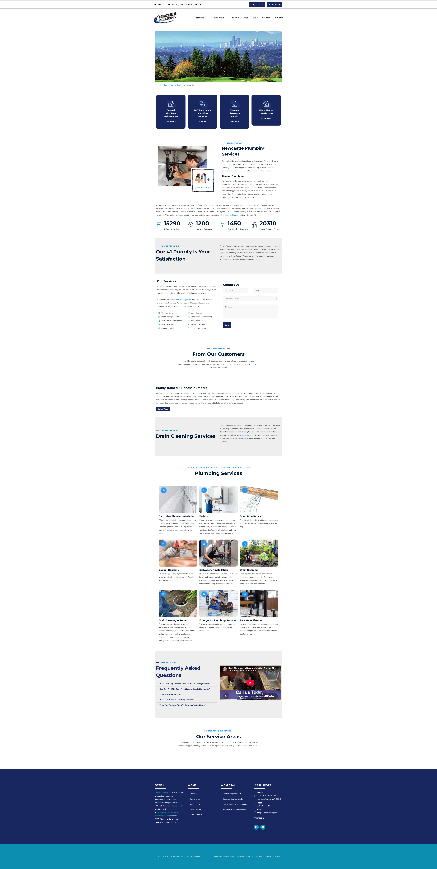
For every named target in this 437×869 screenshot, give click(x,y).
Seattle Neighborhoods (232, 794)
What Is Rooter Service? (170, 694)
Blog (255, 18)
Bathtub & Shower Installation (177, 516)
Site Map (276, 856)
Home (160, 85)
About (215, 856)
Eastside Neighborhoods (233, 799)
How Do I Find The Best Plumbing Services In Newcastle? (184, 689)
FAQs (246, 18)
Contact (266, 18)
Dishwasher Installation (213, 570)
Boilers (203, 516)
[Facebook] (256, 827)
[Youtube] (262, 827)
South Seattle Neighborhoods (174, 85)
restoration (161, 812)
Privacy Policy (251, 856)
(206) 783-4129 (256, 4)
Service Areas (217, 18)
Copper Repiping (169, 570)
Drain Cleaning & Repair (173, 620)
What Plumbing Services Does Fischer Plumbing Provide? (184, 684)
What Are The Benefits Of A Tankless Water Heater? (182, 705)
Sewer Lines (195, 799)
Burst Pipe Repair (250, 516)
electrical (170, 812)
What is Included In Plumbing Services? (176, 700)
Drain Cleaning (249, 570)
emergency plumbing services (233, 171)
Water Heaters (196, 815)
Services (200, 18)
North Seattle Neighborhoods (235, 804)
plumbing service (235, 215)
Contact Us (240, 856)
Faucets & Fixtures (251, 620)
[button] (186, 683)
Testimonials (224, 856)
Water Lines (195, 804)
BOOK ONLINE (274, 4)
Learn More (171, 121)
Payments (279, 18)
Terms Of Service (264, 856)
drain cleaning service (246, 435)
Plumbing (193, 794)
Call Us (202, 121)
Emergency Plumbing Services (217, 620)
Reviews (235, 18)
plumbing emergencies (182, 299)
